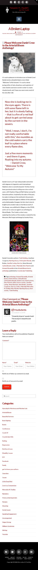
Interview (5, 473)
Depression (6, 445)
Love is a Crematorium (9, 485)
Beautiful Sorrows (8, 416)
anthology (12, 276)
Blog (25, 557)
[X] (15, 2)
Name (4, 362)
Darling (4, 441)
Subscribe (11, 558)
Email (16, 362)
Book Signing (6, 420)
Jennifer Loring (12, 263)
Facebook (5, 461)
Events (30, 557)
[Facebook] (11, 2)
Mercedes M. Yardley (9, 489)
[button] (19, 19)
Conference (6, 429)
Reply (6, 316)
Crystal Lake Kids (7, 437)
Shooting (5, 506)
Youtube (5, 534)
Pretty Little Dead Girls (9, 498)
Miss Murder (15, 288)
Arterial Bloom (6, 412)
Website (28, 362)
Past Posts (28, 558)
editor (14, 282)
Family (4, 465)
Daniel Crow (21, 280)
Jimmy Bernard (13, 284)
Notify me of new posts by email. (12, 381)
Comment (5, 340)
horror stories (21, 282)
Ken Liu (19, 263)
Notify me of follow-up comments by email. (15, 374)
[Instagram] (23, 2)
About (13, 557)
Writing (4, 530)
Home (7, 557)
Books (4, 424)
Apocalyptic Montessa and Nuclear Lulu (14, 408)
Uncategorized (7, 518)
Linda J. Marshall (17, 266)
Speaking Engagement (9, 514)
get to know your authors (10, 469)
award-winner (12, 278)
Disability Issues (7, 453)
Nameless (5, 494)
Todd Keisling (23, 258)
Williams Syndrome (8, 526)
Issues (4, 477)
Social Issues (6, 510)
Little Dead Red (7, 481)
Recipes (4, 502)
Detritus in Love (7, 449)
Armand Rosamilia (7, 268)
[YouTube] (19, 2)
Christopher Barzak (25, 260)
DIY (3, 457)
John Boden (22, 284)
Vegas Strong (6, 522)
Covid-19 (5, 433)
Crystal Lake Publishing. (24, 271)
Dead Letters (29, 280)
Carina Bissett (6, 266)
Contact (20, 558)
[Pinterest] (26, 2)
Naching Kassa (13, 260)
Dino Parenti (27, 266)
